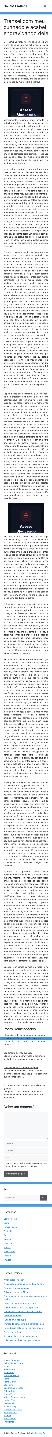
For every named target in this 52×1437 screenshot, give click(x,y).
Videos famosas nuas (14, 1397)
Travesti (7, 1260)
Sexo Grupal (9, 1251)
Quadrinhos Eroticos (13, 1388)
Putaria (7, 1247)
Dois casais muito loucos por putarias (22, 1340)
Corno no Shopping (13, 1315)
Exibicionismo (10, 1227)
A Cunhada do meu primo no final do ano (24, 1284)
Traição (7, 1256)
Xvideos (7, 1415)
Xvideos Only (10, 1406)
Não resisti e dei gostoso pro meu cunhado (24, 1035)
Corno (6, 1223)
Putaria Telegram (12, 1360)
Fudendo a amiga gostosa (16, 1288)
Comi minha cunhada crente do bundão (23, 1311)
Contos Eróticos (15, 6)
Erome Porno (10, 1394)
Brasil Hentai (10, 1418)
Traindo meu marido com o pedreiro (21, 1307)
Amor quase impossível (15, 1280)
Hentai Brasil (10, 1400)
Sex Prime (8, 1385)
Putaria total (9, 1391)
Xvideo (7, 1366)
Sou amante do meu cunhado (18, 1053)
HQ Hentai (9, 1403)
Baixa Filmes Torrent (13, 1363)
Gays (6, 1235)
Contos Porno (10, 1219)
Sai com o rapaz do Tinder (16, 1292)
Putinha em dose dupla (15, 1320)
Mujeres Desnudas (13, 1409)
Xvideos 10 (9, 1372)
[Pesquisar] (43, 1198)
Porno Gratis (10, 1382)
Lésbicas (8, 1243)
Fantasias (8, 1231)
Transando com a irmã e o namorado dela (24, 1324)
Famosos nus (10, 1412)
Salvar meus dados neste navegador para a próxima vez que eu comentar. (26, 1165)
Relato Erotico (10, 1369)
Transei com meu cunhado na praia (21, 1067)
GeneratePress (41, 1433)
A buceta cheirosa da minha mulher (21, 1336)
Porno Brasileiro (11, 1375)
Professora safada (13, 1332)
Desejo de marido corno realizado (20, 1303)
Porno (6, 1379)
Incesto (7, 1239)
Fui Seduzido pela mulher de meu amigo (23, 1328)
